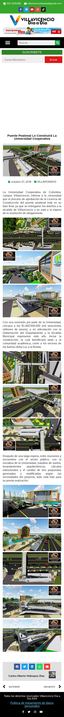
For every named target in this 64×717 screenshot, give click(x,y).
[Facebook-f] (20, 9)
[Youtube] (32, 9)
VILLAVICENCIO (46, 181)
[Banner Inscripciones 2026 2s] (32, 33)
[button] (8, 42)
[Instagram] (37, 9)
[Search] (57, 42)
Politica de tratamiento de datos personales (32, 704)
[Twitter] (26, 9)
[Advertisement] (32, 98)
